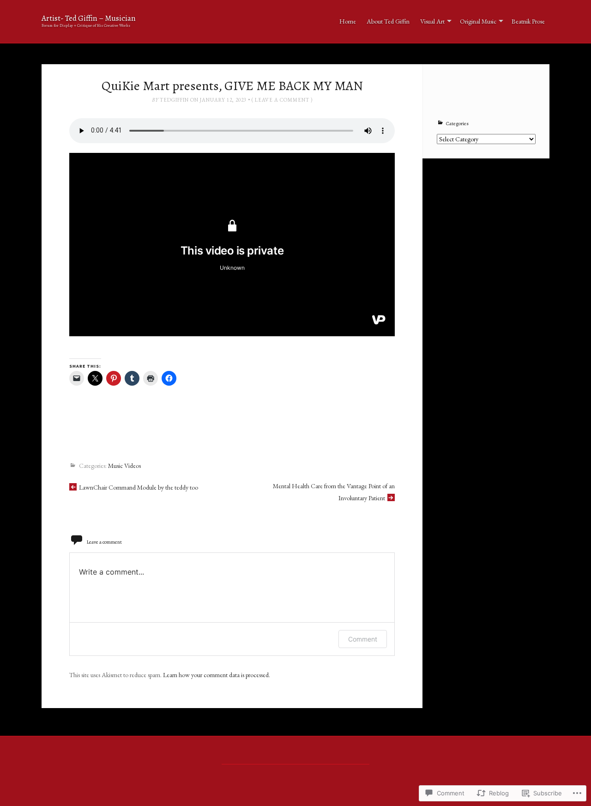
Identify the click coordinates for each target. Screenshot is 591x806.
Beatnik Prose (528, 21)
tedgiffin (174, 100)
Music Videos (124, 466)
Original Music (478, 21)
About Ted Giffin (388, 21)
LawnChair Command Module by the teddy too (138, 487)
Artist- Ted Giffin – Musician (89, 18)
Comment (362, 639)
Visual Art (432, 21)
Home (347, 21)
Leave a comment (282, 100)
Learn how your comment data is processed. (216, 675)
